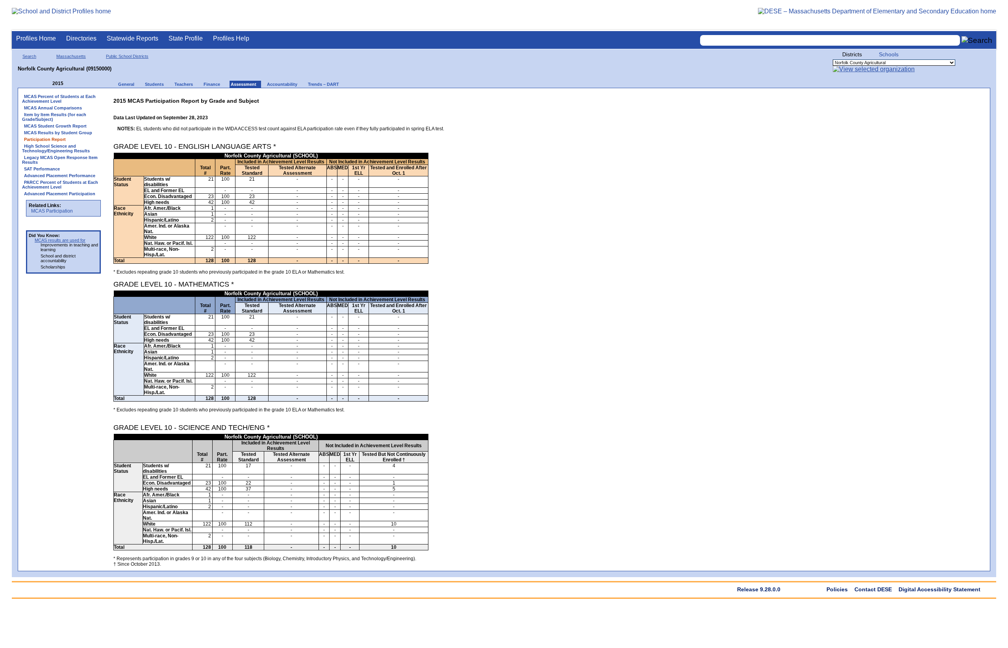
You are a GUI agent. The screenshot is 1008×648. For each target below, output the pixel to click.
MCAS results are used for (60, 240)
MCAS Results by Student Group (58, 132)
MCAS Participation (52, 211)
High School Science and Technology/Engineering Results (56, 148)
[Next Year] (74, 84)
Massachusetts (71, 56)
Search (29, 56)
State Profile (186, 38)
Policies (837, 589)
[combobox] (830, 40)
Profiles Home (36, 38)
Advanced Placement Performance (59, 175)
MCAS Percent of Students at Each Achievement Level (59, 99)
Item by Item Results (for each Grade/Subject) (54, 117)
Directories (81, 38)
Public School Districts (127, 56)
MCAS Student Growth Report (55, 126)
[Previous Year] (46, 84)
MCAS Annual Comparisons (53, 108)
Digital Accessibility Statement (939, 589)
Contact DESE (873, 589)
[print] (395, 99)
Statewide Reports (132, 38)
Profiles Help (231, 38)
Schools (889, 54)
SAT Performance (42, 169)
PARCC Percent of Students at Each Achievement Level (60, 184)
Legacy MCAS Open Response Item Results (60, 160)
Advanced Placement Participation (59, 193)
